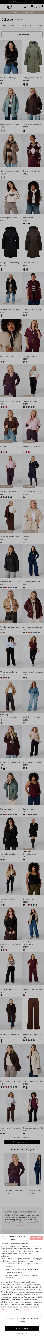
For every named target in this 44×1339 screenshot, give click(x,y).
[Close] (41, 1315)
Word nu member (22, 1328)
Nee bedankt (22, 1333)
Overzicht (37, 1238)
